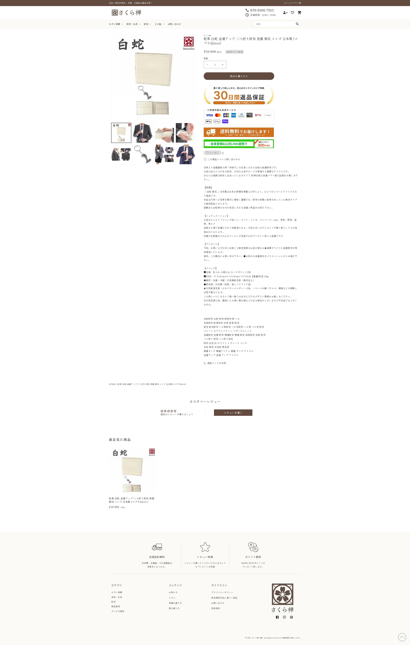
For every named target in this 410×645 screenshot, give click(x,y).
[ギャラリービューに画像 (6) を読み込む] (143, 154)
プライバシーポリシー (222, 592)
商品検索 (115, 606)
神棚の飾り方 (175, 603)
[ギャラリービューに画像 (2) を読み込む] (143, 133)
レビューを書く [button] (233, 413)
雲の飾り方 (174, 608)
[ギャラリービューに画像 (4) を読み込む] (186, 133)
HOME (112, 384)
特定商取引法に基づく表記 (224, 597)
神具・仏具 (116, 597)
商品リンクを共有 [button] (216, 363)
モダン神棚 (116, 592)
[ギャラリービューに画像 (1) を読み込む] (121, 133)
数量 (206, 58)
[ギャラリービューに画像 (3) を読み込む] (164, 133)
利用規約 (215, 608)
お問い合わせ (217, 603)
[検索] (297, 24)
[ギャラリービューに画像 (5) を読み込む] (121, 154)
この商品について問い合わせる (224, 159)
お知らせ (173, 592)
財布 (113, 601)
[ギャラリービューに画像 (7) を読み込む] (164, 154)
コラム (172, 597)
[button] (115, 24)
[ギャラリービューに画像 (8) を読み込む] (186, 154)
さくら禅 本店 (257, 638)
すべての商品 (117, 611)
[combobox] (277, 24)
